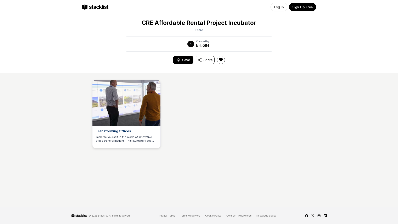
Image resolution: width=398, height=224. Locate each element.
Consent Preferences (238, 215)
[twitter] (312, 215)
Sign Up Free (302, 7)
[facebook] (306, 215)
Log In (279, 7)
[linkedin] (325, 215)
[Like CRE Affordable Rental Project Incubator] (221, 60)
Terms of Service (190, 215)
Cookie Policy (213, 215)
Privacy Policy (167, 215)
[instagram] (319, 215)
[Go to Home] (95, 7)
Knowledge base (266, 215)
